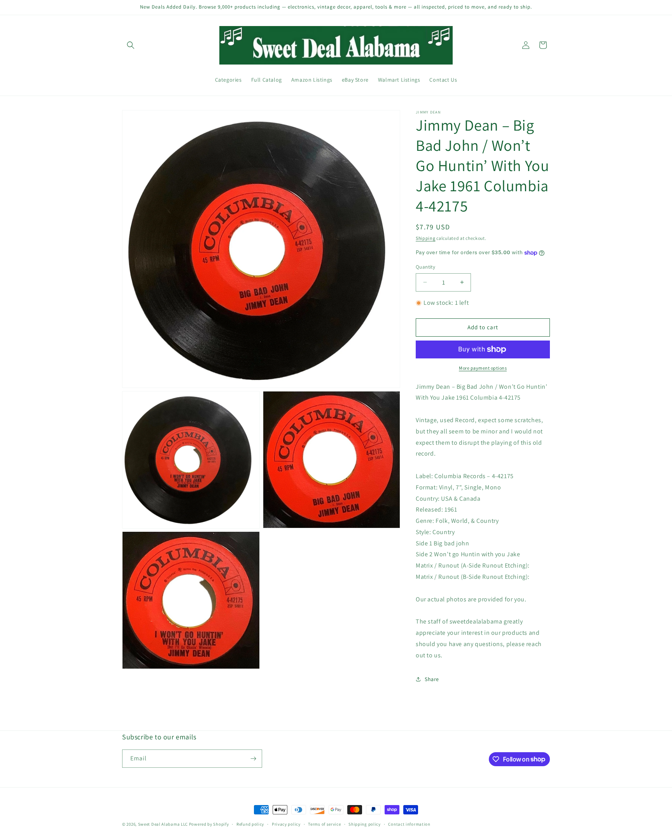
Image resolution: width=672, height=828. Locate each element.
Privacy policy (286, 823)
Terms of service (324, 823)
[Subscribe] (253, 758)
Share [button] (432, 679)
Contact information (409, 823)
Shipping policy (364, 823)
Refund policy (250, 823)
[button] (130, 45)
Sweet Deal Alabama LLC (163, 824)
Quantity (425, 267)
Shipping (426, 238)
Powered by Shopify (209, 824)
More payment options (483, 368)
